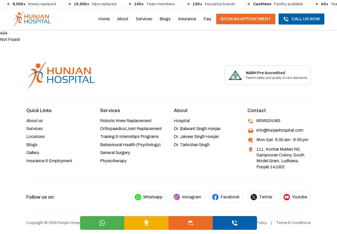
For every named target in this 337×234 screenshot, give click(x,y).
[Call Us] (235, 223)
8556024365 (268, 120)
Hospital (182, 120)
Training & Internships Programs (129, 136)
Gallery (32, 152)
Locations (35, 136)
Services (144, 19)
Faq (207, 19)
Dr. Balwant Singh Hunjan (197, 128)
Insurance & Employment (49, 161)
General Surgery (115, 152)
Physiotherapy (113, 161)
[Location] (146, 223)
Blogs (165, 19)
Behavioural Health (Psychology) (130, 144)
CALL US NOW (305, 19)
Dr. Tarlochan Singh (192, 144)
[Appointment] (190, 223)
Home (104, 19)
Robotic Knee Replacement (126, 120)
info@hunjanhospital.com (279, 130)
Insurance (187, 19)
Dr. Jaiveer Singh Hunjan (196, 136)
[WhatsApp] (102, 223)
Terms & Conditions (293, 223)
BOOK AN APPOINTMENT (246, 19)
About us (34, 120)
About (122, 19)
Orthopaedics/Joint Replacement (131, 128)
